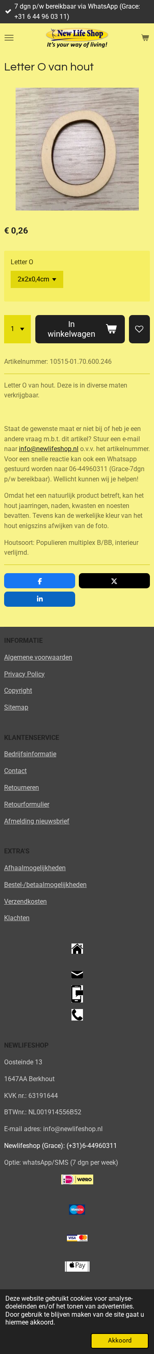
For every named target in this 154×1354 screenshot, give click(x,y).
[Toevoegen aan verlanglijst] (139, 329)
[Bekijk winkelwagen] (145, 37)
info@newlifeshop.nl (48, 449)
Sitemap (16, 707)
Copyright (18, 690)
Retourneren (21, 788)
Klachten (17, 918)
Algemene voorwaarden (38, 657)
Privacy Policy (24, 674)
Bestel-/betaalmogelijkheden (45, 885)
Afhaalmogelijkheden (35, 868)
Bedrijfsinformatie (30, 754)
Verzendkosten (25, 901)
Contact (15, 771)
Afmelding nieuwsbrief (36, 821)
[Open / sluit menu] (9, 37)
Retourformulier (26, 804)
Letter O (22, 262)
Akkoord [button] (119, 1340)
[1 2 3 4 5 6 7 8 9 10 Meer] (17, 329)
